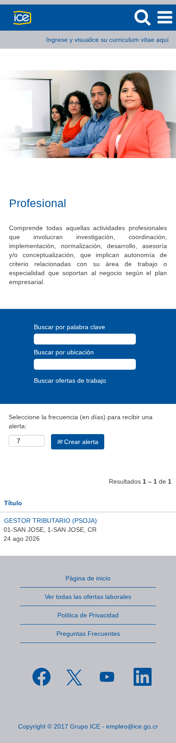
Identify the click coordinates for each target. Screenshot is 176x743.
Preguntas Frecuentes (88, 633)
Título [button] (13, 503)
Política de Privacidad (88, 615)
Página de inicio (88, 578)
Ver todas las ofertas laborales (88, 596)
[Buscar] (142, 17)
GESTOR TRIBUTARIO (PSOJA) (50, 520)
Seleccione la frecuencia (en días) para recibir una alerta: (81, 421)
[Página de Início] (18, 17)
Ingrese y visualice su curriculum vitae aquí (107, 39)
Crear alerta (80, 441)
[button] (164, 17)
